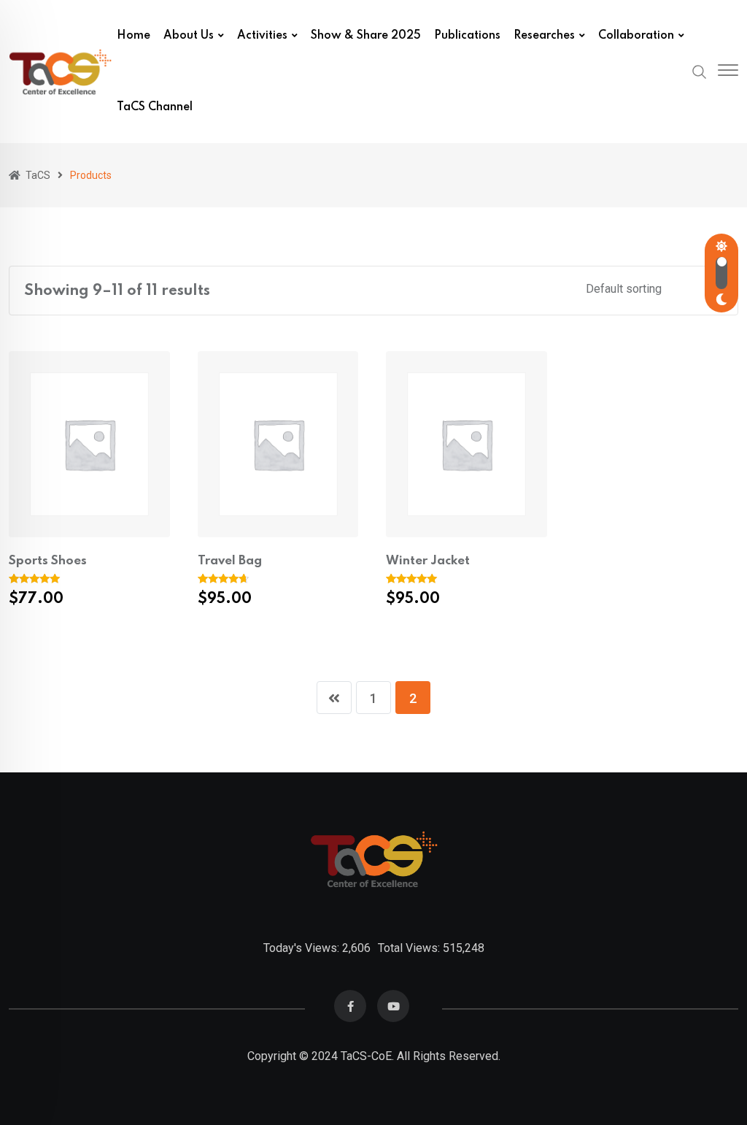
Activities (262, 36)
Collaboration (636, 36)
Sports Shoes (48, 561)
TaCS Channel (155, 107)
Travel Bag (230, 561)
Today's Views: (302, 948)
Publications (467, 36)
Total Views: (410, 948)
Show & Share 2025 (366, 36)
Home (133, 36)
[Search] (699, 71)
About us (188, 36)
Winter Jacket (428, 561)
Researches (544, 36)
